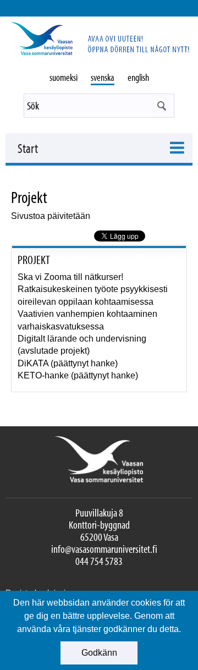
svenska (102, 77)
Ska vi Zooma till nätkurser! (70, 277)
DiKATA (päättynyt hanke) (68, 363)
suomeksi (64, 77)
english (138, 77)
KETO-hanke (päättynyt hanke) (78, 375)
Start (28, 148)
